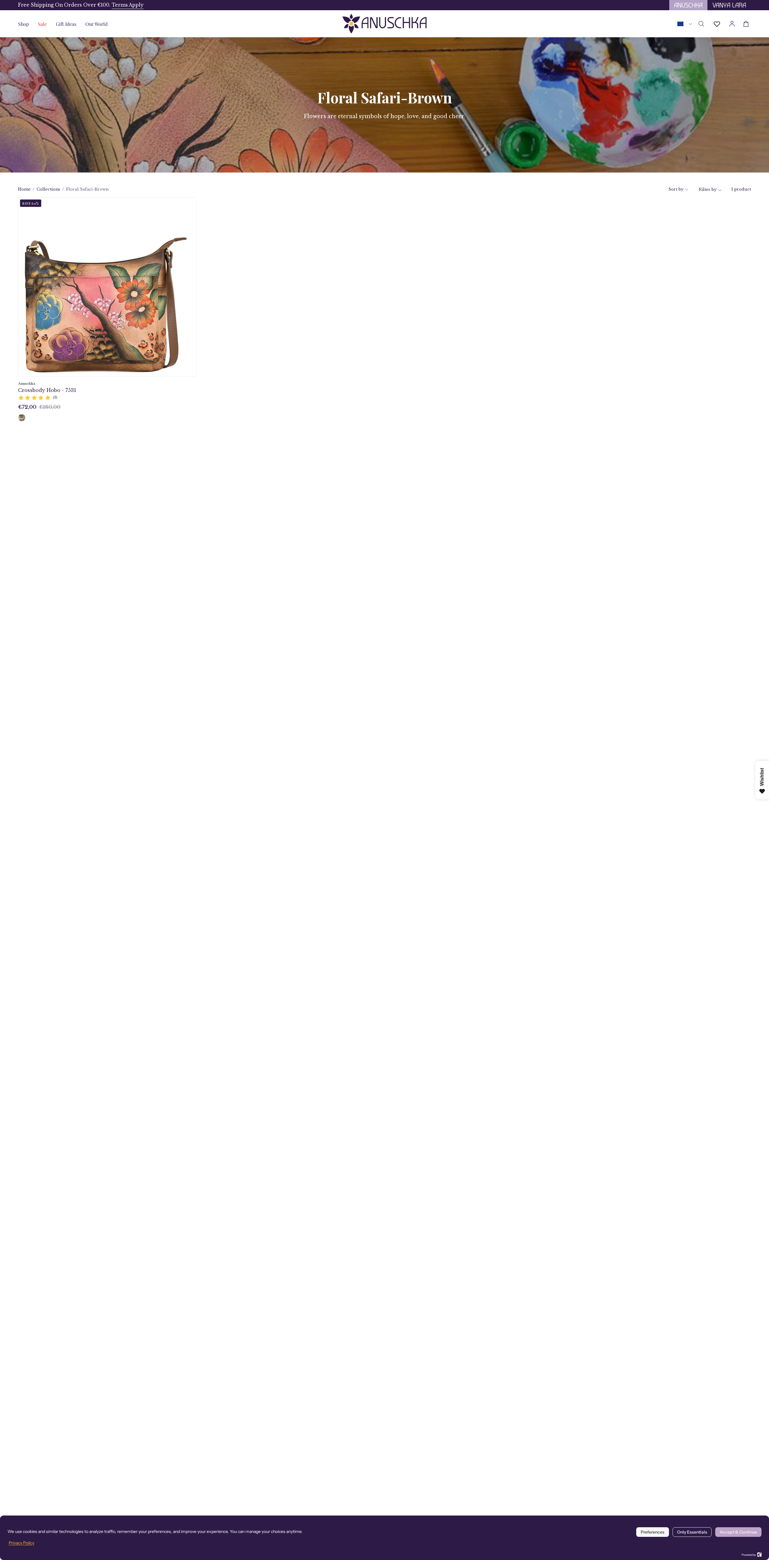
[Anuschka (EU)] (384, 24)
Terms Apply (128, 5)
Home (24, 189)
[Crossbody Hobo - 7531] (22, 417)
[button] (66, 23)
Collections (48, 189)
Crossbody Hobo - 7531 (47, 390)
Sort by (675, 189)
